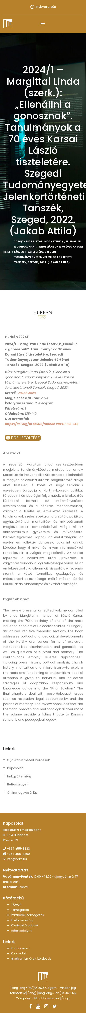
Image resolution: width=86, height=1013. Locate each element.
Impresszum (20, 948)
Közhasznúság (22, 920)
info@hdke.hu (17, 859)
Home (7, 252)
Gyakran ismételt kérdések (28, 760)
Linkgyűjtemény (19, 776)
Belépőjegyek (17, 784)
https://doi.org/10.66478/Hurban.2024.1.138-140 (41, 424)
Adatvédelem (21, 930)
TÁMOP (16, 904)
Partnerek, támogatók (27, 915)
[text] (43, 599)
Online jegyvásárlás (22, 792)
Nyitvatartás (46, 6)
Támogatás (20, 910)
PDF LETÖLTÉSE (25, 438)
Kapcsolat (15, 768)
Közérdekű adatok (24, 925)
